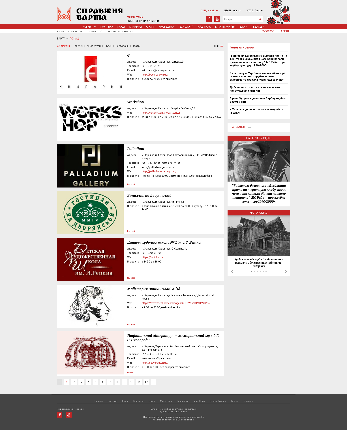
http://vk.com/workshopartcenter (161, 112)
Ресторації (122, 46)
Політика (106, 26)
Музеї (108, 46)
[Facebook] (209, 19)
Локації (285, 31)
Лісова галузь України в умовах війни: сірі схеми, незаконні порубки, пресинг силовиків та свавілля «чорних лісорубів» (257, 76)
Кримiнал (135, 26)
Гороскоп (268, 31)
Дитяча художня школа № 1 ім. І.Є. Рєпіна (164, 242)
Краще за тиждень (258, 138)
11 (139, 382)
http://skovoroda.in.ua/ (155, 362)
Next (286, 271)
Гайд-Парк (204, 26)
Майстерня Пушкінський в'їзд (153, 289)
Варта (61, 38)
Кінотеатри (94, 46)
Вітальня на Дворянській (149, 195)
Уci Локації (63, 46)
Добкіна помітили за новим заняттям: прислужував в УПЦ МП (255, 88)
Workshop (135, 102)
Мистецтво (166, 26)
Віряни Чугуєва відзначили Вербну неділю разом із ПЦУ (258, 99)
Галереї (78, 46)
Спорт (150, 26)
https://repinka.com (153, 257)
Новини (88, 26)
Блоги (243, 26)
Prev (232, 271)
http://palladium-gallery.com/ (159, 171)
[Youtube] (217, 19)
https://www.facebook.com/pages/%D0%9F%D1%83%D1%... (177, 303)
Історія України (225, 26)
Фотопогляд (258, 212)
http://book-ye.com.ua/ (155, 74)
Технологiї (185, 26)
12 (146, 382)
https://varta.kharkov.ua (90, 14)
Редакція (258, 26)
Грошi (121, 26)
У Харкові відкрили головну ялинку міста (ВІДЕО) (257, 110)
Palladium (135, 149)
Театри (136, 46)
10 (131, 382)
